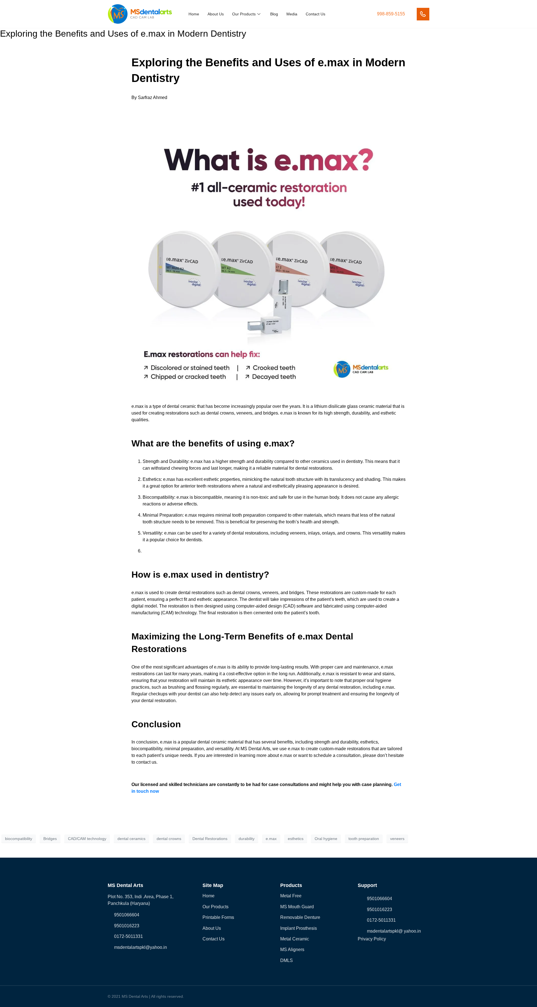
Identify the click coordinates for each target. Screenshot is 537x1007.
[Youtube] (143, 960)
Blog (274, 14)
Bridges (50, 838)
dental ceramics (131, 838)
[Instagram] (132, 960)
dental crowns (169, 838)
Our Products (244, 14)
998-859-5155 (391, 13)
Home (194, 14)
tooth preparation (363, 838)
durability (247, 838)
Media (291, 14)
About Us (216, 14)
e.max (271, 838)
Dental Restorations (209, 838)
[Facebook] (110, 960)
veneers (397, 838)
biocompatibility (18, 838)
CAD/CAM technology (87, 838)
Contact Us (315, 14)
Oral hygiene (326, 838)
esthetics (295, 838)
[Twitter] (121, 960)
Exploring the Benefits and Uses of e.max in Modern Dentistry (123, 34)
